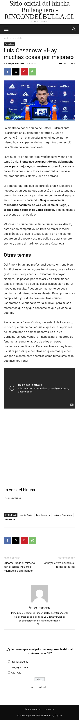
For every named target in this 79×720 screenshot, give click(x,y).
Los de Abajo (26, 515)
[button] (74, 29)
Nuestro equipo (33, 709)
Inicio (6, 38)
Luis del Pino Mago (63, 515)
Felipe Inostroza (16, 63)
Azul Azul (16, 672)
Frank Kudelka (19, 661)
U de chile (10, 519)
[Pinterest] (24, 71)
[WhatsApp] (32, 71)
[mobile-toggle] (6, 29)
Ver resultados (40, 687)
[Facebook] (7, 71)
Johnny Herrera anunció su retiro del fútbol (59, 565)
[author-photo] (39, 602)
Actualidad (17, 38)
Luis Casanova (43, 515)
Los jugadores (19, 667)
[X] (15, 71)
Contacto (49, 709)
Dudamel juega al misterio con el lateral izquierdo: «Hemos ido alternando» (19, 566)
